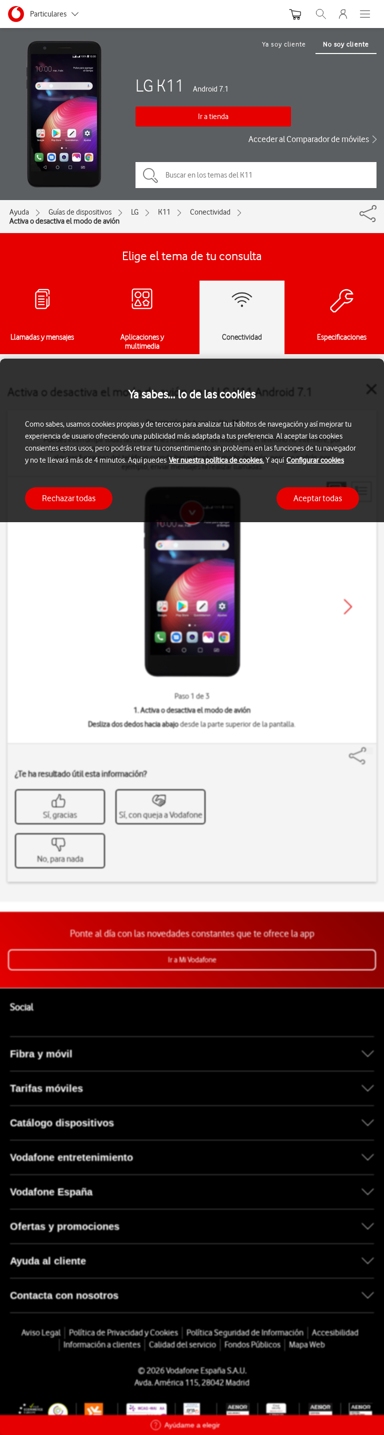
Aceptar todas (318, 498)
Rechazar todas (69, 498)
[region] (192, 897)
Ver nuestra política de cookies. (216, 460)
